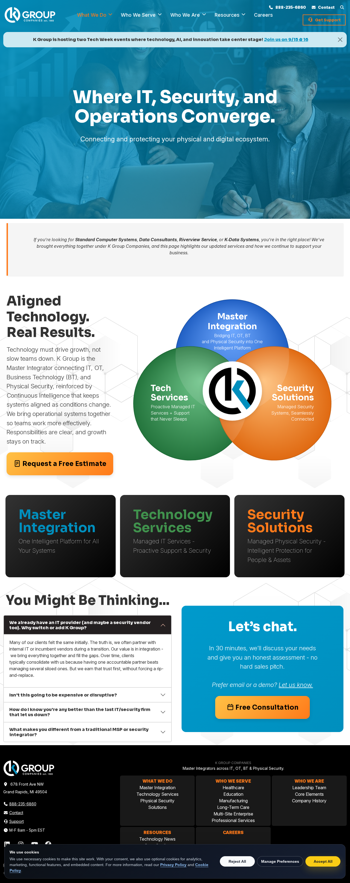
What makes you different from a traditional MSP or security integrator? (78, 732)
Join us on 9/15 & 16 (286, 39)
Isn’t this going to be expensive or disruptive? (63, 695)
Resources (228, 15)
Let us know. (296, 684)
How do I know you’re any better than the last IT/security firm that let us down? (79, 712)
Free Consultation (267, 707)
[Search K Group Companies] (343, 7)
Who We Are (185, 15)
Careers (233, 832)
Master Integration (157, 787)
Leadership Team (309, 787)
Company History (309, 800)
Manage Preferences (280, 861)
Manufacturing (233, 800)
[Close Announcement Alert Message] (340, 39)
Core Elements (309, 794)
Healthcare (233, 787)
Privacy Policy (173, 864)
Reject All (237, 861)
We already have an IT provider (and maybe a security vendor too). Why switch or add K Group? (80, 625)
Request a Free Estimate (64, 464)
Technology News (157, 839)
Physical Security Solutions (157, 804)
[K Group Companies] (30, 14)
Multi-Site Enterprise (233, 814)
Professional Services (233, 820)
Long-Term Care (233, 807)
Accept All (323, 861)
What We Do (92, 15)
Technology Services (157, 794)
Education (233, 794)
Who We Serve (139, 15)
